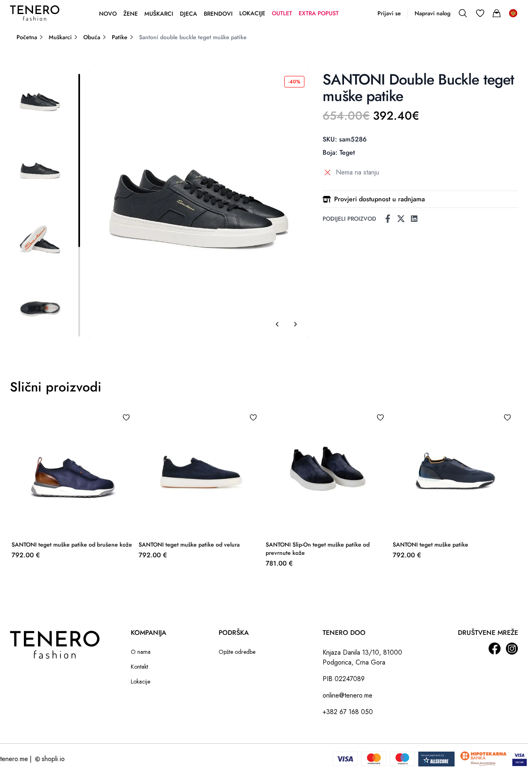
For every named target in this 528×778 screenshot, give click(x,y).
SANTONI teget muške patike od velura (189, 544)
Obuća (91, 37)
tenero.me (14, 759)
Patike (119, 37)
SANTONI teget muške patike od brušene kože (72, 544)
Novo (108, 13)
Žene (130, 13)
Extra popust (319, 13)
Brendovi (218, 13)
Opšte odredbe (237, 652)
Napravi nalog (432, 13)
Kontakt (139, 666)
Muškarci (158, 13)
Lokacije (252, 13)
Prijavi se (389, 13)
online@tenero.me (347, 695)
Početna (26, 37)
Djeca (188, 13)
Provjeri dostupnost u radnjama (379, 199)
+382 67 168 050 (348, 712)
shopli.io (53, 759)
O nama (141, 652)
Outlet (282, 13)
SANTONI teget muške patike (430, 544)
